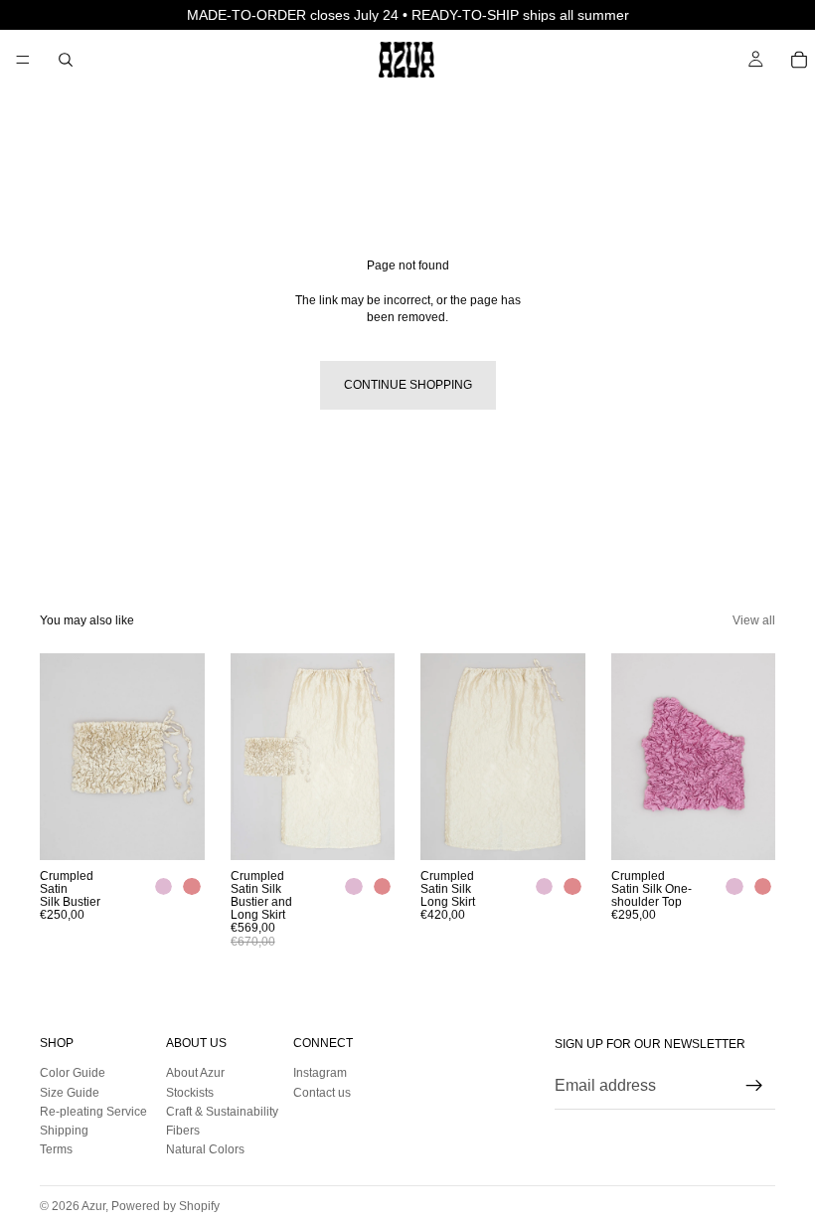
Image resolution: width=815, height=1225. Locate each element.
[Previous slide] (61, 757)
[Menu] (23, 60)
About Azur (195, 1074)
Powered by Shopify (165, 1206)
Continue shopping (408, 385)
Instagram (320, 1074)
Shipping (64, 1131)
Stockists (190, 1093)
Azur (93, 1206)
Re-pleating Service (93, 1112)
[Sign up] (754, 1087)
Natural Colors (205, 1150)
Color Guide (72, 1074)
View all (754, 620)
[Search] (65, 60)
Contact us (322, 1093)
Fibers (183, 1131)
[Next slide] (183, 757)
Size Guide (69, 1093)
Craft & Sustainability (222, 1112)
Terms (56, 1150)
